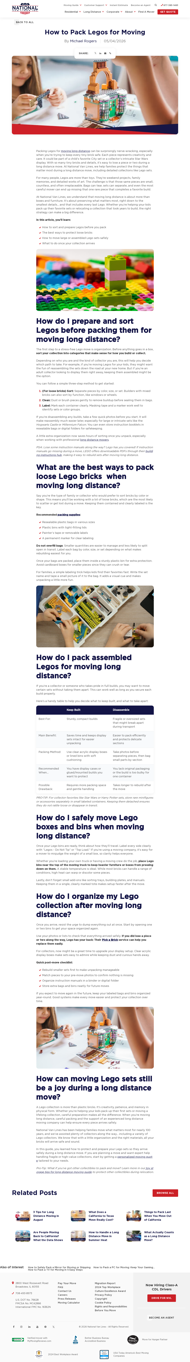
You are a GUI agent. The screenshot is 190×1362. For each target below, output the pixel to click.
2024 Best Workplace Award (63, 1355)
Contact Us (64, 1291)
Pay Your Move (67, 1283)
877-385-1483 (170, 5)
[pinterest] (45, 1326)
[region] (95, 750)
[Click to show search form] (155, 5)
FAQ (60, 1287)
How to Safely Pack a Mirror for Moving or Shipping (59, 1267)
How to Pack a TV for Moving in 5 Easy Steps (55, 1270)
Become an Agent (141, 5)
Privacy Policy (103, 1295)
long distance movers (94, 440)
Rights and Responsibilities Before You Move (111, 1308)
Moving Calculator (69, 1303)
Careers (62, 1295)
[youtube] (37, 1326)
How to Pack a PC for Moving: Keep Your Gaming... (124, 1267)
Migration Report (105, 1283)
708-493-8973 (23, 1293)
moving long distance (75, 151)
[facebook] (14, 1326)
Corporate (113, 12)
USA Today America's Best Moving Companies (131, 1354)
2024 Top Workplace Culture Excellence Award (110, 1289)
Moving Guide (71, 5)
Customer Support (94, 5)
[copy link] (110, 53)
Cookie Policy (103, 1303)
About (129, 12)
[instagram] (21, 1326)
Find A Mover (146, 12)
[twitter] (53, 1327)
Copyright (101, 1299)
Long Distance (92, 12)
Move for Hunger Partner (154, 1340)
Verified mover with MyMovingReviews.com (39, 1339)
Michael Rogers (83, 41)
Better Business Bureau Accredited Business (97, 1339)
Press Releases (67, 1299)
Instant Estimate (119, 5)
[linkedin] (29, 1326)
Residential (71, 12)
